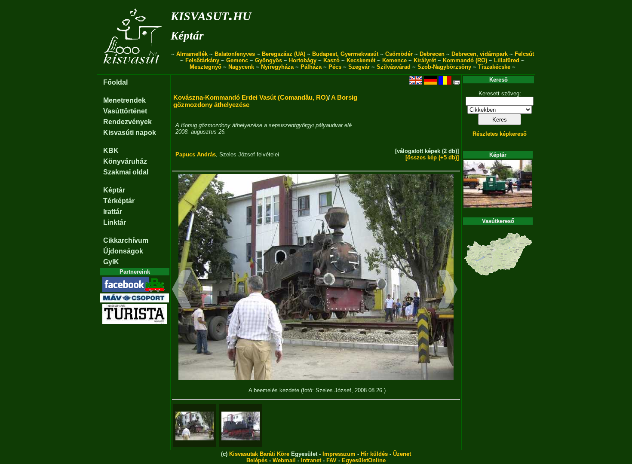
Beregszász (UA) (283, 54)
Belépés (256, 460)
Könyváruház (125, 161)
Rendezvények (127, 121)
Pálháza (311, 67)
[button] (181, 290)
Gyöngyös (268, 60)
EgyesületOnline (364, 460)
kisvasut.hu (211, 14)
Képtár (187, 35)
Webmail (284, 460)
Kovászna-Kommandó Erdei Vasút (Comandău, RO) (250, 97)
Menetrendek (124, 100)
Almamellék (192, 54)
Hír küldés (374, 454)
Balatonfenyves (235, 54)
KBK (111, 150)
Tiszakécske (494, 67)
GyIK (111, 262)
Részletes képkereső (499, 134)
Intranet (311, 460)
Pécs (334, 67)
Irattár (112, 211)
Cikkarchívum (125, 240)
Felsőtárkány (202, 60)
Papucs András (195, 154)
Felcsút (524, 54)
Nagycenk (241, 67)
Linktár (114, 222)
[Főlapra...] (133, 70)
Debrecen (432, 54)
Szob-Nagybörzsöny (444, 67)
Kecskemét (361, 60)
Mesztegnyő (205, 67)
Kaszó (331, 60)
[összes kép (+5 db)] (432, 157)
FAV (331, 460)
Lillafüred (506, 60)
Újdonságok (123, 251)
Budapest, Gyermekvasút (345, 54)
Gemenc (237, 60)
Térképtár (119, 201)
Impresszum (339, 454)
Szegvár (359, 67)
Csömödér (399, 54)
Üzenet (402, 454)
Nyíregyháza (277, 67)
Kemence (394, 60)
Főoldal (115, 82)
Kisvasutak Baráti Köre (259, 454)
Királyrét (425, 60)
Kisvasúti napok (129, 132)
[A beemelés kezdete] (194, 426)
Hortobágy (302, 60)
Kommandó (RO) (465, 60)
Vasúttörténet (125, 111)
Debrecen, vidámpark (479, 54)
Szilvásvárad (394, 67)
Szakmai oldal (125, 172)
